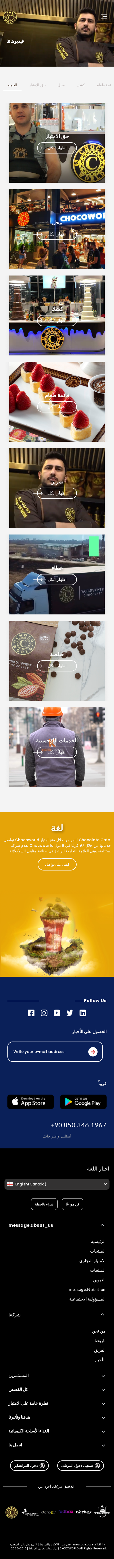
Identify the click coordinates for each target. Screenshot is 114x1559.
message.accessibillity (89, 1544)
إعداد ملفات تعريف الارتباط (44, 1548)
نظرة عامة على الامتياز (28, 1403)
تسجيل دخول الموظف (77, 1465)
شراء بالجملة (44, 1204)
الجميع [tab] (12, 85)
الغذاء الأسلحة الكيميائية (28, 1431)
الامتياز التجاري (92, 1260)
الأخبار (100, 1359)
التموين (99, 1279)
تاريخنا (100, 1340)
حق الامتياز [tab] (37, 85)
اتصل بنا (15, 1445)
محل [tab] (61, 85)
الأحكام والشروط (49, 1544)
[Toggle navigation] (104, 16)
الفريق (100, 1350)
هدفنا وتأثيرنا (19, 1417)
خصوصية (66, 1544)
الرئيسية (98, 1241)
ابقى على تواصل (57, 864)
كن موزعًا (72, 1204)
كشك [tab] (81, 85)
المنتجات (98, 1250)
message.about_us (30, 1225)
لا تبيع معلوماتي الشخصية (23, 1544)
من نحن (99, 1330)
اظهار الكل (57, 148)
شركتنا (14, 1315)
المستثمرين (18, 1375)
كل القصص (18, 1389)
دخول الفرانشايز (26, 1465)
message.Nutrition (87, 1289)
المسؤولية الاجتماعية (87, 1298)
